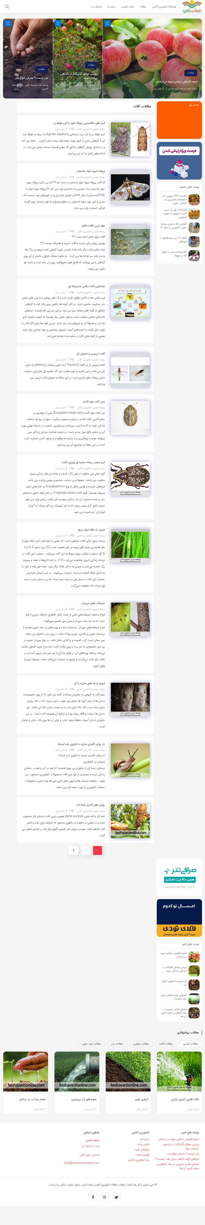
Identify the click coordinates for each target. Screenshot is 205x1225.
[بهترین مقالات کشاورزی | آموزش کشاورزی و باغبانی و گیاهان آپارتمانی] (192, 6)
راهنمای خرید (141, 1149)
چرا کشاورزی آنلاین (138, 1160)
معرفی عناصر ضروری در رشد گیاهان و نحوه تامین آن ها (178, 1166)
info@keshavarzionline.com (81, 1163)
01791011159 (90, 1147)
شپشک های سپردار (93, 603)
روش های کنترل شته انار (91, 805)
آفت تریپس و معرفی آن (90, 353)
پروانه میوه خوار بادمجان (90, 171)
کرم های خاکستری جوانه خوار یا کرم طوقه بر (79, 123)
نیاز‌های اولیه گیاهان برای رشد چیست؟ (177, 1159)
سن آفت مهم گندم (94, 401)
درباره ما (144, 1139)
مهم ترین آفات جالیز (93, 225)
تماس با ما (143, 1144)
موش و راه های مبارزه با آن (89, 683)
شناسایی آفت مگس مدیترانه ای (86, 286)
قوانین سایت (142, 1154)
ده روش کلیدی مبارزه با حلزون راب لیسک (81, 744)
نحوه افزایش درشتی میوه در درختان (176, 82)
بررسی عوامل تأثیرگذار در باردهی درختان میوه (79, 76)
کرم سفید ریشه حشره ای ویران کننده (83, 462)
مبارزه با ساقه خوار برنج (91, 529)
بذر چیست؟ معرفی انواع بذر (31, 78)
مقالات (191, 73)
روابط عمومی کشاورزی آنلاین (91, 129)
